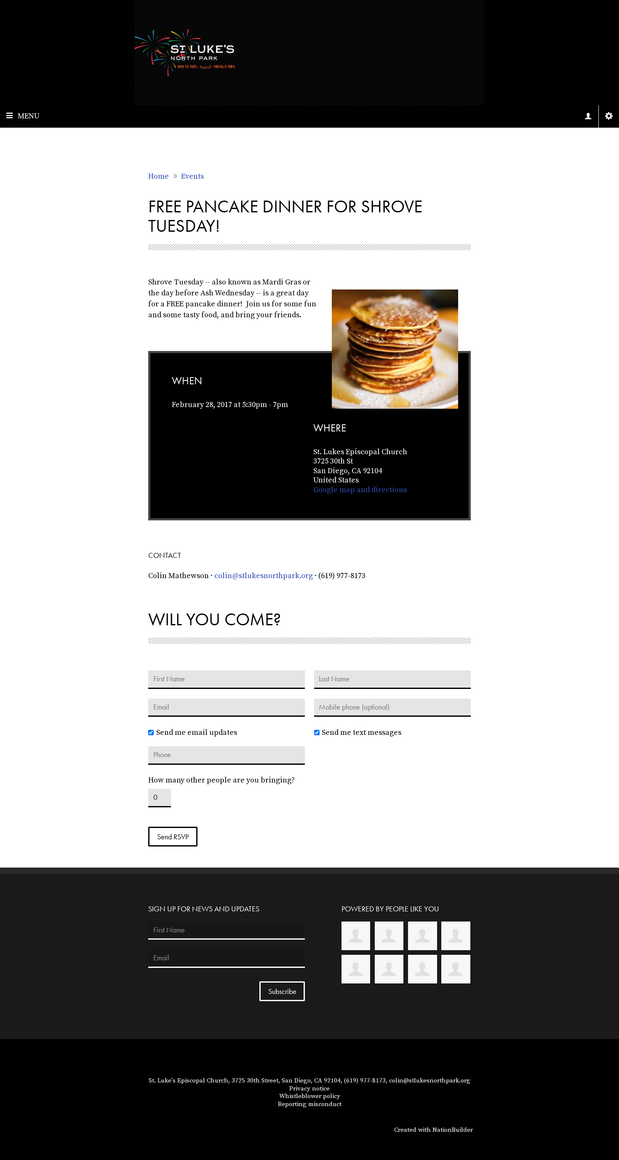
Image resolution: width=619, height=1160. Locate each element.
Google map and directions (360, 490)
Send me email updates (196, 732)
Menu (29, 116)
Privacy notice (309, 1089)
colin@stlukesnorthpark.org (263, 576)
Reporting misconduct (310, 1104)
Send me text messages (361, 732)
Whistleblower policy (309, 1096)
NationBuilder (452, 1130)
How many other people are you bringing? (221, 780)
